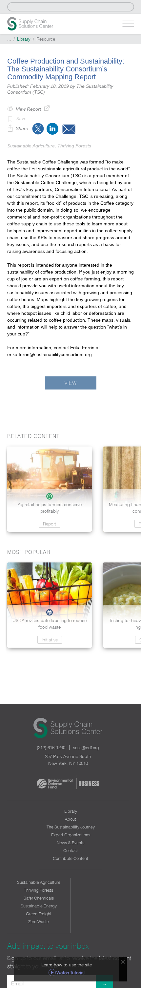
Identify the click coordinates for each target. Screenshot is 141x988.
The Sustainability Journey (71, 826)
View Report (28, 109)
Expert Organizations (70, 834)
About (70, 819)
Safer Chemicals (39, 898)
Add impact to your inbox (48, 946)
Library (24, 39)
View (71, 383)
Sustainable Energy (39, 905)
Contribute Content (70, 858)
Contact (70, 850)
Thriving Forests (38, 890)
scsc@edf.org (86, 747)
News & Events (70, 842)
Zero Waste (38, 921)
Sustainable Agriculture (38, 882)
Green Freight (38, 913)
